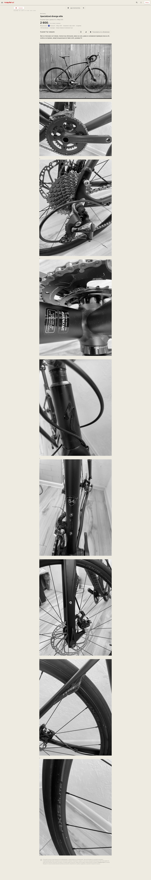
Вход (147, 2)
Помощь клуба (101, 862)
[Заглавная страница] (9, 1)
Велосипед (43, 13)
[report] (100, 31)
